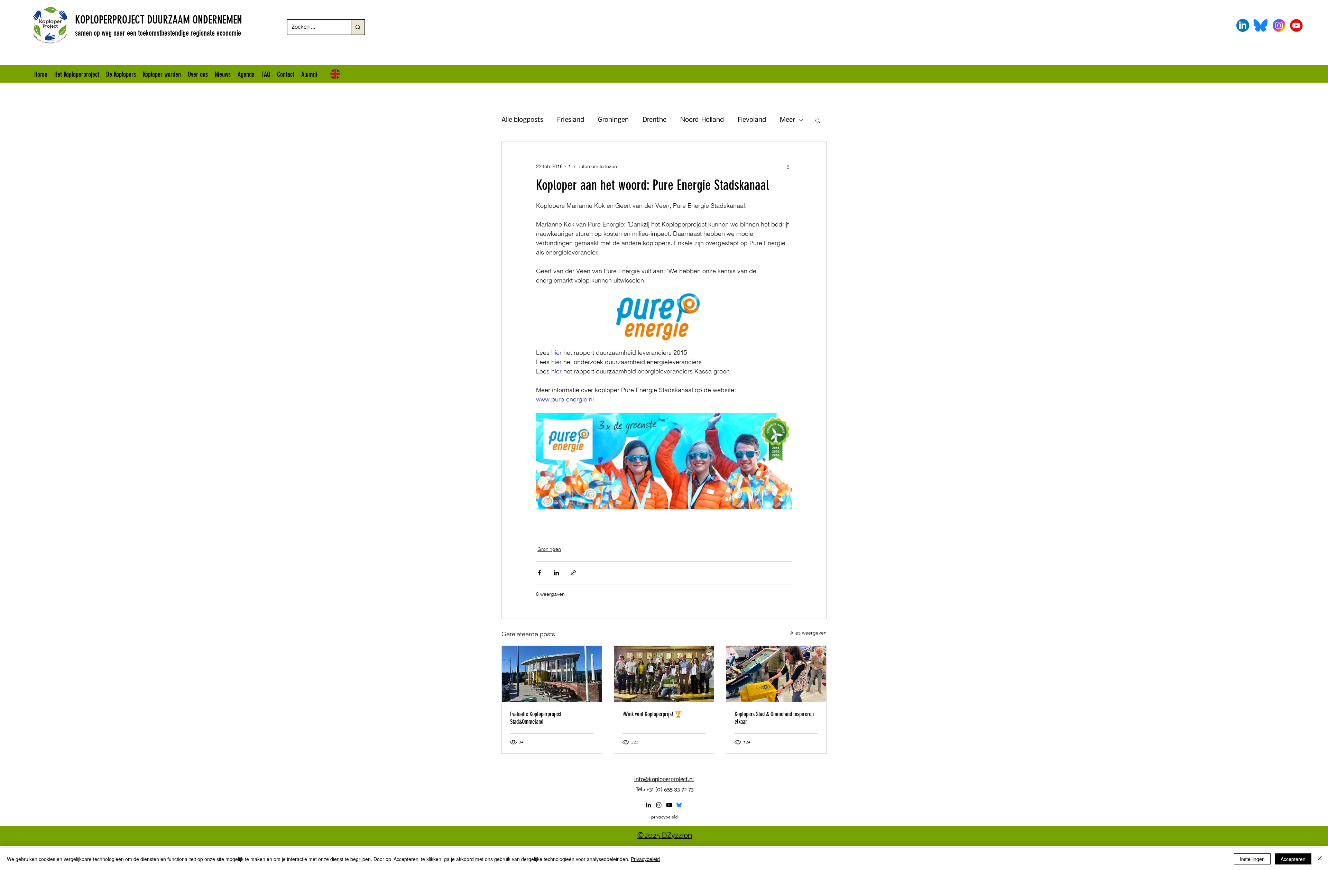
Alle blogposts (522, 120)
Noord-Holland (702, 120)
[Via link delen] (573, 573)
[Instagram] (658, 805)
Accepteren (1293, 858)
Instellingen (1252, 858)
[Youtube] (669, 805)
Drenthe (654, 120)
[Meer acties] (788, 166)
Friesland (570, 120)
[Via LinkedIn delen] (556, 573)
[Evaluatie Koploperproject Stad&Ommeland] (552, 674)
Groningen (613, 120)
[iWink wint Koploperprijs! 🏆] (664, 674)
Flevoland (752, 120)
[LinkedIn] (648, 805)
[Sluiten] (1320, 858)
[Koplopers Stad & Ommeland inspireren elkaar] (776, 674)
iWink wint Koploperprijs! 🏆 (652, 714)
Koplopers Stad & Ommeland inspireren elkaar (774, 717)
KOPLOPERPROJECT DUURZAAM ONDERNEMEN (158, 19)
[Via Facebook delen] (539, 573)
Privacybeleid (645, 858)
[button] (817, 120)
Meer (787, 120)
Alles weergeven (808, 633)
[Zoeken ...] (358, 27)
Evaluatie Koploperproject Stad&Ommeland (535, 717)
